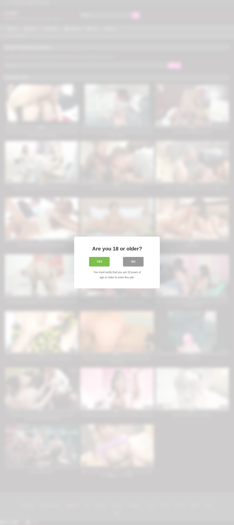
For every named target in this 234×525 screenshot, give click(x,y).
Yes (99, 261)
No (133, 261)
